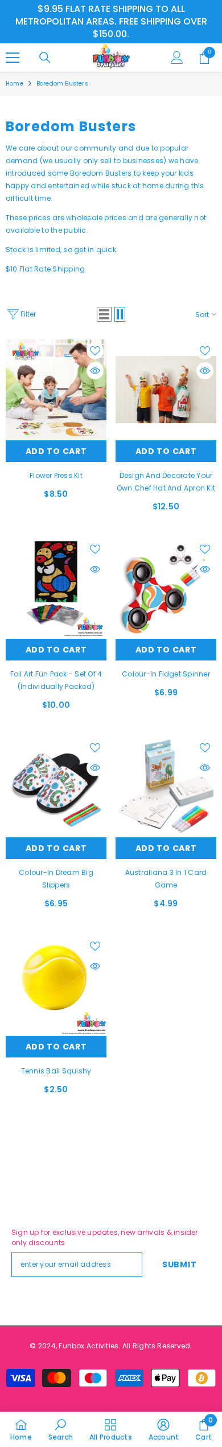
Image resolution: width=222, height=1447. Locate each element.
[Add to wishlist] (95, 350)
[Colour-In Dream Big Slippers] (56, 786)
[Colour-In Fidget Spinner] (166, 588)
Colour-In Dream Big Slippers (56, 879)
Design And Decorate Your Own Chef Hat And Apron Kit (166, 482)
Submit (179, 1264)
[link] (60, 1429)
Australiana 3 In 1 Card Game (166, 879)
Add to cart (56, 451)
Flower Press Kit (56, 475)
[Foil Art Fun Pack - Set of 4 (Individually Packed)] (56, 588)
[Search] (45, 57)
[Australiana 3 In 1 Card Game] (166, 786)
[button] (104, 314)
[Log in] (177, 57)
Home (14, 83)
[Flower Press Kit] (56, 389)
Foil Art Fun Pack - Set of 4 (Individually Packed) (56, 680)
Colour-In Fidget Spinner (166, 674)
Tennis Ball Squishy (56, 1071)
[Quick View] (95, 370)
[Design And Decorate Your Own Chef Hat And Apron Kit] (166, 389)
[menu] (12, 57)
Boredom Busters (62, 83)
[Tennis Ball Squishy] (56, 985)
